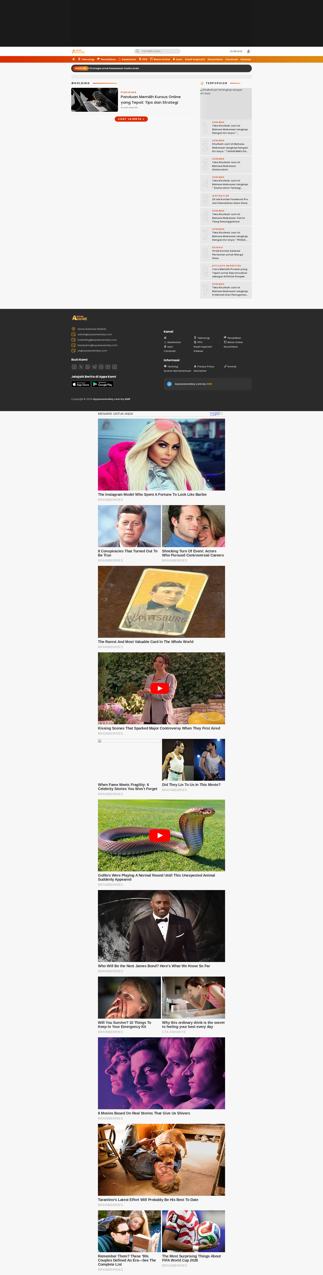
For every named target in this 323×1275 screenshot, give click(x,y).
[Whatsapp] (88, 367)
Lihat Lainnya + (131, 119)
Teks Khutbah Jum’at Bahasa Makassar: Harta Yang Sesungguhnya (228, 217)
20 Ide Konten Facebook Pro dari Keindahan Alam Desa (230, 201)
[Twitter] (81, 367)
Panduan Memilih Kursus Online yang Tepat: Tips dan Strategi (151, 99)
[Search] (137, 51)
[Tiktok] (115, 367)
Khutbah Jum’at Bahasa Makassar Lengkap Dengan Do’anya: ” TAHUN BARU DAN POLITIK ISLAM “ (230, 149)
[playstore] (103, 386)
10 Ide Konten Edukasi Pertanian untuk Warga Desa (227, 254)
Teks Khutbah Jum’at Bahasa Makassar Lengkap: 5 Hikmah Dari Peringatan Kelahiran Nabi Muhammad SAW (230, 295)
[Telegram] (94, 367)
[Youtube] (108, 367)
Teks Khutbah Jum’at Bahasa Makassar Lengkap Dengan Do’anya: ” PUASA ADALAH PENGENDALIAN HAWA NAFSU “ (230, 240)
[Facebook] (74, 367)
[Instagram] (101, 367)
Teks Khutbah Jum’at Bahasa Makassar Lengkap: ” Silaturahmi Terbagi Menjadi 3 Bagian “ (230, 186)
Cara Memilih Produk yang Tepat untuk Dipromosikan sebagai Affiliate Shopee (229, 272)
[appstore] (81, 386)
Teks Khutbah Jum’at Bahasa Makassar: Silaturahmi (226, 166)
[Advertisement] (161, 26)
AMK (209, 384)
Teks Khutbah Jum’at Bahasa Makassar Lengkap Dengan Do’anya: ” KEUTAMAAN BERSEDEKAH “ (230, 131)
